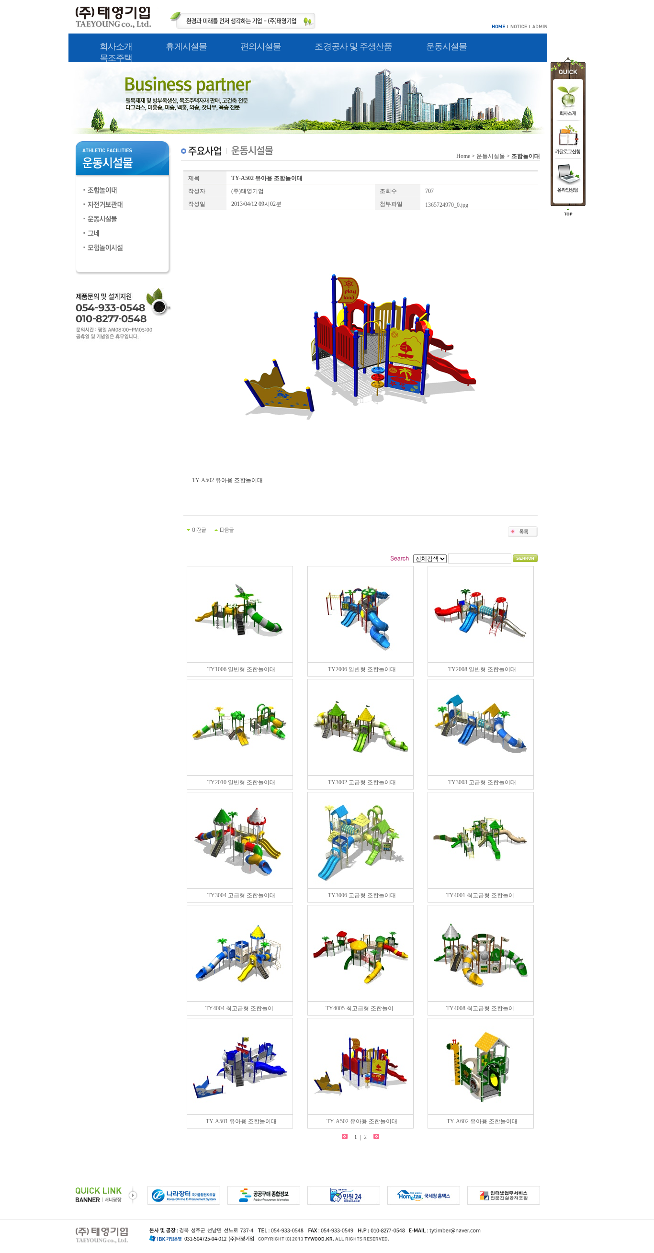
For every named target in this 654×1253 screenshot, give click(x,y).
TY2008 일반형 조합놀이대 (482, 669)
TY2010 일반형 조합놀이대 (241, 782)
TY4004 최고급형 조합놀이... (241, 1008)
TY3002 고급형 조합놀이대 (362, 782)
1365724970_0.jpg (446, 205)
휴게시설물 (186, 46)
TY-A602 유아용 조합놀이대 (482, 1121)
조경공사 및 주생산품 (353, 46)
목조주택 (116, 58)
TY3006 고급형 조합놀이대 (362, 895)
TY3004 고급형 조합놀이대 (241, 895)
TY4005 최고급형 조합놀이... (362, 1008)
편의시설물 (261, 46)
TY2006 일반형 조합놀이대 (362, 669)
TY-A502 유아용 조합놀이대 (362, 1121)
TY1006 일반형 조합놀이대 (241, 669)
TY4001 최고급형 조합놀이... (482, 895)
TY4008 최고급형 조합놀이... (482, 1008)
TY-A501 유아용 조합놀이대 (241, 1121)
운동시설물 (446, 46)
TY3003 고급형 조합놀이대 (482, 782)
